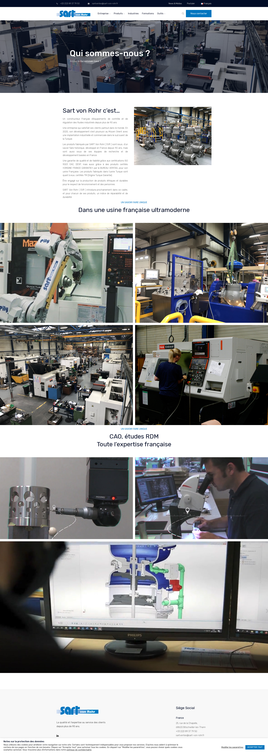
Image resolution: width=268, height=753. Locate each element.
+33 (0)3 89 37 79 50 (70, 3)
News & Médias (175, 3)
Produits (118, 13)
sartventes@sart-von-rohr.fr (104, 3)
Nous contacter (199, 13)
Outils (160, 13)
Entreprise (103, 13)
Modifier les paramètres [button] (232, 747)
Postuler (191, 3)
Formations (148, 13)
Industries (133, 13)
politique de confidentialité (79, 750)
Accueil (74, 61)
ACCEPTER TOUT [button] (255, 747)
